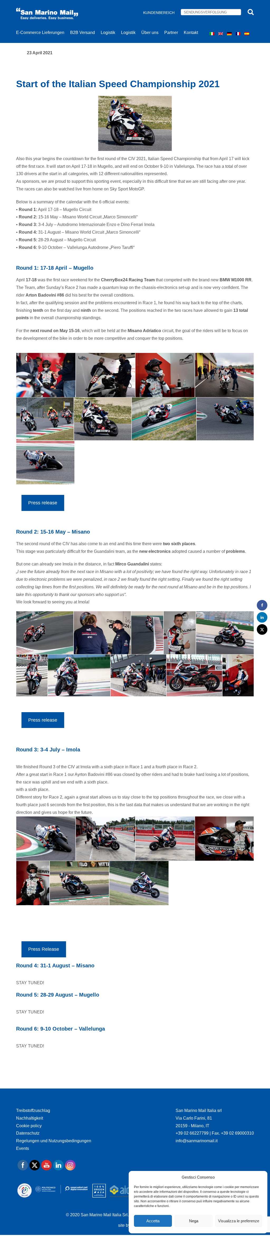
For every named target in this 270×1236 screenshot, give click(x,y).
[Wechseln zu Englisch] (221, 33)
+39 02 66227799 (193, 1133)
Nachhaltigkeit (29, 1118)
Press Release (43, 949)
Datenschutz (28, 1133)
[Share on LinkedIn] (262, 617)
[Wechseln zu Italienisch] (212, 33)
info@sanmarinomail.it (197, 1141)
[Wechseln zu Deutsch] (230, 33)
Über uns (149, 32)
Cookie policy (29, 1126)
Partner (171, 32)
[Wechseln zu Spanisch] (247, 33)
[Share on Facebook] (262, 605)
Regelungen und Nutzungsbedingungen (53, 1141)
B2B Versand (82, 32)
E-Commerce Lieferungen (40, 32)
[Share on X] (262, 629)
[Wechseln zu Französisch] (238, 33)
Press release (42, 502)
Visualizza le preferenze (238, 1221)
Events (22, 1148)
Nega (193, 1221)
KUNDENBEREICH (159, 13)
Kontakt (191, 32)
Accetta (153, 1221)
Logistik (108, 32)
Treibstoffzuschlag (33, 1110)
